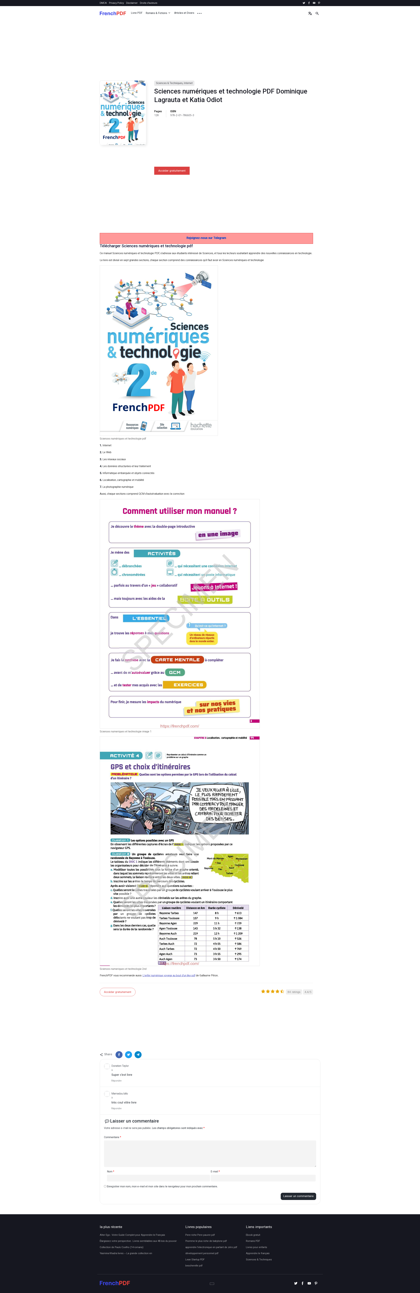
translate (310, 13)
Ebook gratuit (253, 1235)
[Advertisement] (198, 53)
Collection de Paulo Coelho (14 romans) (121, 1247)
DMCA (103, 3)
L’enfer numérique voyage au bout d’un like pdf (169, 976)
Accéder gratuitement (172, 171)
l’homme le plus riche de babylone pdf (206, 1241)
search (317, 13)
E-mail (215, 1172)
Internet (188, 83)
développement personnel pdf (201, 1253)
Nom (110, 1172)
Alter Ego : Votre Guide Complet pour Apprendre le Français (132, 1235)
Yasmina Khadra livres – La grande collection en (126, 1253)
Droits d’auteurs (148, 3)
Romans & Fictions (156, 13)
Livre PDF (136, 13)
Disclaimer (132, 3)
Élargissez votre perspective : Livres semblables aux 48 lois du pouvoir (138, 1241)
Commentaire (112, 1137)
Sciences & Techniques (169, 83)
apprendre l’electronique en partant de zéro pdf (211, 1247)
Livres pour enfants (256, 1247)
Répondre (116, 1081)
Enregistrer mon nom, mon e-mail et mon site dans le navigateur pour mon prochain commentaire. (162, 1187)
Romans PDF (253, 1241)
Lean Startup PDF (195, 1259)
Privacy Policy (116, 3)
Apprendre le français (258, 1253)
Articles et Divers (184, 13)
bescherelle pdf (193, 1266)
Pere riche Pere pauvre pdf (200, 1235)
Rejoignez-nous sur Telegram (206, 238)
